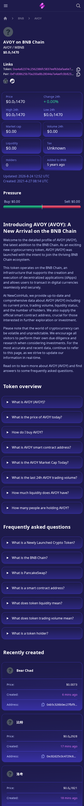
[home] (42, 5)
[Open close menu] (5, 5)
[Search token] (78, 5)
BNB (21, 18)
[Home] (5, 18)
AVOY (38, 18)
